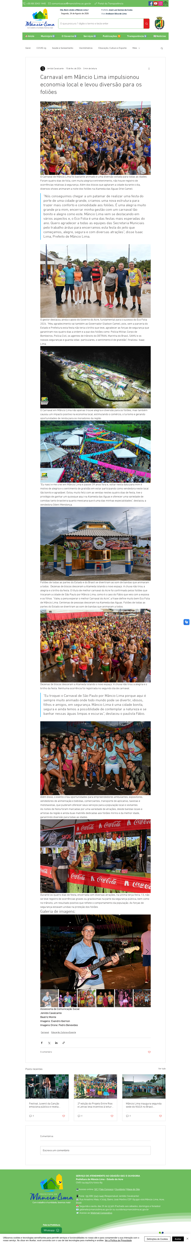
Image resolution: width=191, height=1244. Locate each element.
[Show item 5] (124, 998)
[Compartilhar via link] (63, 1042)
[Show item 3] (87, 998)
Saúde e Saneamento (62, 48)
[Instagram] (160, 3)
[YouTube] (155, 3)
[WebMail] (165, 3)
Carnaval (45, 1032)
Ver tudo (162, 1069)
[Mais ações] (149, 68)
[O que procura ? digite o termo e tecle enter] (146, 24)
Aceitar (178, 1238)
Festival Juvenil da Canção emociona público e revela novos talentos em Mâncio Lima (47, 1105)
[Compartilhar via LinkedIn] (56, 1042)
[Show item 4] (105, 998)
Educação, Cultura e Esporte (112, 48)
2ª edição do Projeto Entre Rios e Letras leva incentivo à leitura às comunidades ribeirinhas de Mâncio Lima (95, 1105)
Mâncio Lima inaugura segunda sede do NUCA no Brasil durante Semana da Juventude (143, 1105)
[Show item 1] (49, 998)
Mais (135, 48)
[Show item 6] (142, 998)
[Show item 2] (68, 998)
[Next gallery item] (147, 952)
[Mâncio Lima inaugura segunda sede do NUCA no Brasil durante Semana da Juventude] (143, 1086)
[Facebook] (150, 3)
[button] (48, 36)
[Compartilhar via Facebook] (41, 1042)
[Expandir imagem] (95, 952)
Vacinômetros (86, 48)
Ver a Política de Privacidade (118, 1240)
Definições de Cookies (157, 1238)
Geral (28, 48)
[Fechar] (187, 1239)
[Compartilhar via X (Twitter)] (49, 1042)
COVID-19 (41, 48)
